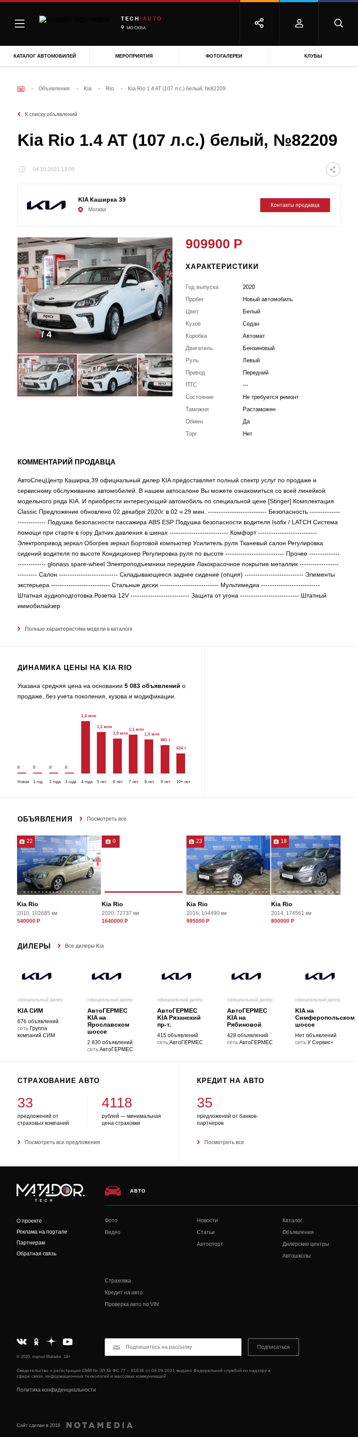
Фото (111, 1220)
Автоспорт (210, 1244)
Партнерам (31, 1243)
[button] (152, 337)
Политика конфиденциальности (56, 1390)
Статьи (206, 1232)
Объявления (298, 1232)
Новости (207, 1220)
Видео (112, 1232)
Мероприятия (134, 55)
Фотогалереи (224, 55)
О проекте (29, 1221)
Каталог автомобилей (45, 55)
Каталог (292, 1220)
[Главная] (20, 89)
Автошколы (296, 1255)
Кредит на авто (124, 1292)
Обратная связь (36, 1254)
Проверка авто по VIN (132, 1304)
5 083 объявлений (152, 685)
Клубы (313, 55)
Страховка (118, 1280)
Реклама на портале (42, 1232)
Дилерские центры (305, 1244)
